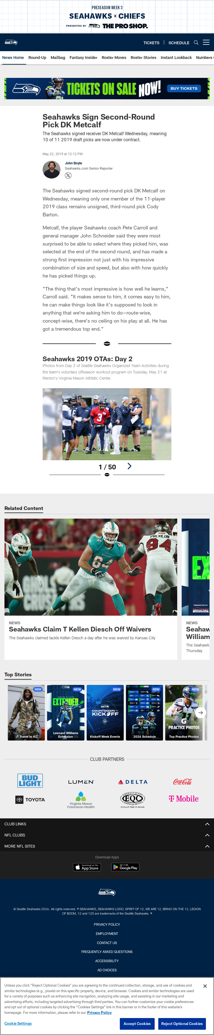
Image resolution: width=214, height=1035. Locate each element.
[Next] (129, 466)
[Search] (196, 42)
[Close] (205, 986)
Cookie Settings (18, 1023)
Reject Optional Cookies (182, 1023)
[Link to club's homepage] (11, 40)
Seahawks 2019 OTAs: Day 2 (87, 359)
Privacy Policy (107, 924)
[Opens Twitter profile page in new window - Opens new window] (68, 175)
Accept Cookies (137, 1023)
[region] (107, 1006)
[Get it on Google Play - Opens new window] (125, 870)
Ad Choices (107, 970)
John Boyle (73, 163)
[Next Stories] (200, 712)
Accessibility (107, 961)
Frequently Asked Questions (107, 952)
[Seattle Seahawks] (107, 893)
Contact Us (107, 943)
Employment (107, 933)
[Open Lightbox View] (107, 436)
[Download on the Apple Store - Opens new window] (87, 868)
